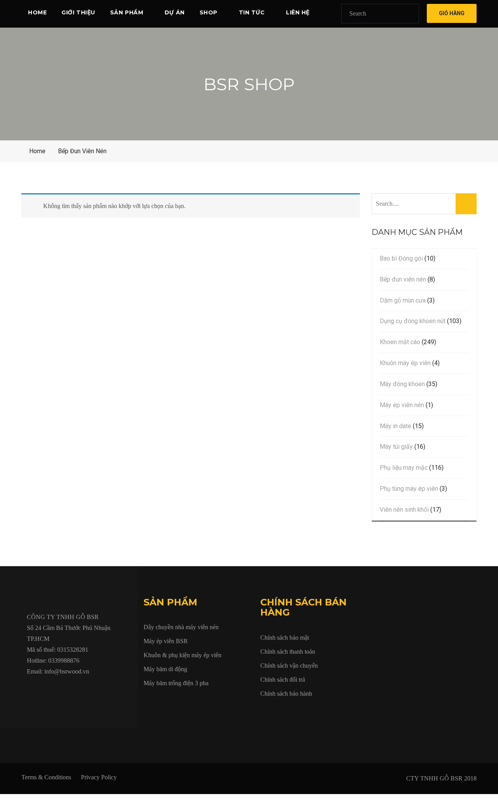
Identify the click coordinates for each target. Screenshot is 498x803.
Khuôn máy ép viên (405, 363)
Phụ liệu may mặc (404, 467)
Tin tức (252, 12)
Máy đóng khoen (402, 384)
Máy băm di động (165, 669)
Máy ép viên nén (402, 405)
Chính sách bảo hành (286, 693)
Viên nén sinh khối (404, 509)
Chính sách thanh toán (287, 651)
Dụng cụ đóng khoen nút (412, 321)
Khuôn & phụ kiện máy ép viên (182, 655)
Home (37, 12)
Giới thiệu (78, 12)
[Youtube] (65, 689)
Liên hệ (298, 12)
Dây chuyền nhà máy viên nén (181, 627)
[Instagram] (100, 689)
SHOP (208, 12)
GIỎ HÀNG (452, 13)
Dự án (175, 12)
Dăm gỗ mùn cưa (403, 300)
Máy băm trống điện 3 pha (176, 683)
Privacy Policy (99, 777)
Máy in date (395, 426)
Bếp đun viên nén (403, 279)
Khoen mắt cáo (400, 342)
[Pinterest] (118, 689)
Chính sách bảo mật (284, 637)
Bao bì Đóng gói (401, 258)
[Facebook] (29, 689)
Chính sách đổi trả (282, 679)
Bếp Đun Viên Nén (82, 151)
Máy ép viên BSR (166, 641)
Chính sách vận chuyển (289, 665)
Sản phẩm (126, 12)
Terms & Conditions (46, 777)
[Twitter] (47, 689)
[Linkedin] (83, 689)
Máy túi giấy (396, 446)
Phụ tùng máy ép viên (409, 488)
